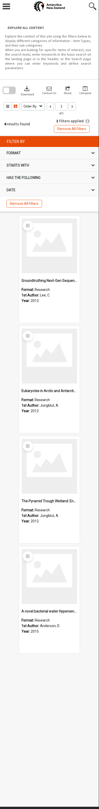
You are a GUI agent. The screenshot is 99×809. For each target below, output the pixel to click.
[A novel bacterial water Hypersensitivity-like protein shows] (49, 576)
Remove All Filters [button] (71, 129)
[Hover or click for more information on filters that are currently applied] (87, 121)
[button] (49, 90)
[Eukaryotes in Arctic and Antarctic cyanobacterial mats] (49, 356)
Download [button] (27, 90)
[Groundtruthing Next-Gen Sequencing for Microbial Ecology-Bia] (49, 246)
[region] (49, 174)
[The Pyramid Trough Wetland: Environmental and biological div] (49, 466)
